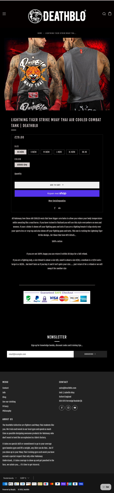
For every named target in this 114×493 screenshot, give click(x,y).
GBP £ (23, 478)
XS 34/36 (20, 152)
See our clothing (9, 401)
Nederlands (8, 478)
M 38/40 (46, 152)
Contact (6, 388)
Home (40, 33)
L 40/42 (59, 152)
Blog (4, 397)
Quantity (18, 173)
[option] (57, 74)
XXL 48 (84, 152)
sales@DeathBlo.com (67, 388)
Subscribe (89, 354)
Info (4, 392)
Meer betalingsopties (57, 201)
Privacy (5, 406)
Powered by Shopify (9, 490)
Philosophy (7, 411)
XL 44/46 (72, 152)
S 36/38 (33, 152)
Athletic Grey (22, 165)
